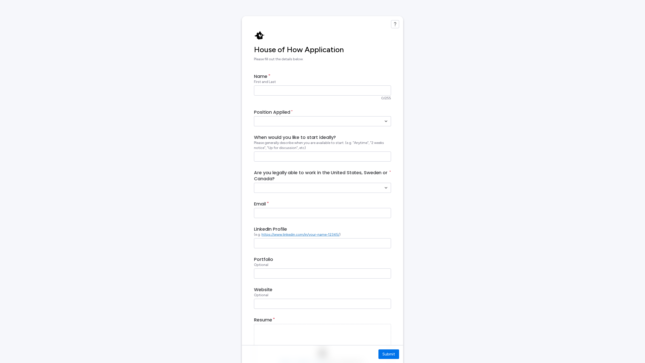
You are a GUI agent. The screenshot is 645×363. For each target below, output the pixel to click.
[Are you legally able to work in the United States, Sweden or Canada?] (386, 188)
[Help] (395, 24)
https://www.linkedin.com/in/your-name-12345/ (300, 234)
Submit (388, 354)
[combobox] (317, 121)
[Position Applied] (386, 121)
